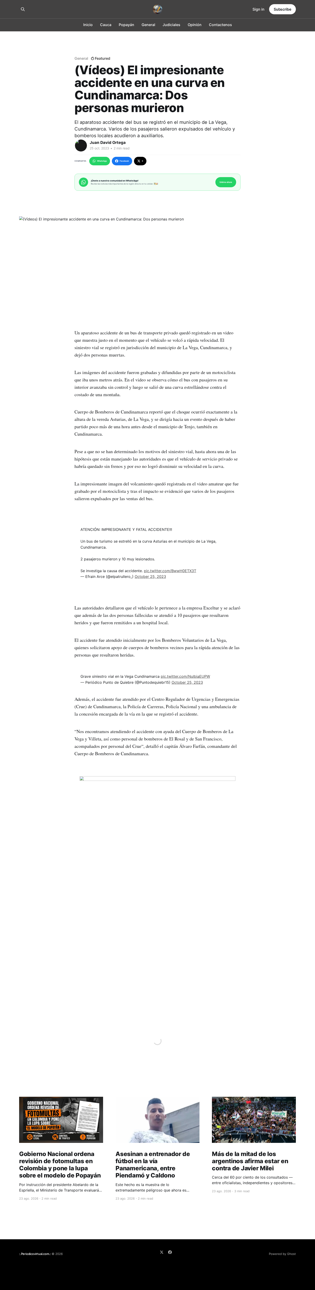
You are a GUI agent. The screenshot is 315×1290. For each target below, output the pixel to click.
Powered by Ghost (282, 1254)
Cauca (105, 24)
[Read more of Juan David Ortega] (80, 145)
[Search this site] (23, 9)
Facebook (124, 161)
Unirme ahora (226, 182)
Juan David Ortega (108, 142)
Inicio (88, 24)
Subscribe (282, 9)
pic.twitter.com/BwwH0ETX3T (170, 570)
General (148, 24)
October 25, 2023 (150, 576)
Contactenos (220, 24)
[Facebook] (170, 1252)
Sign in (258, 9)
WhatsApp (102, 161)
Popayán (126, 24)
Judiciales (171, 24)
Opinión (195, 24)
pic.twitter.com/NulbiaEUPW (185, 676)
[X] (161, 1252)
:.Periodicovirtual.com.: (35, 1254)
